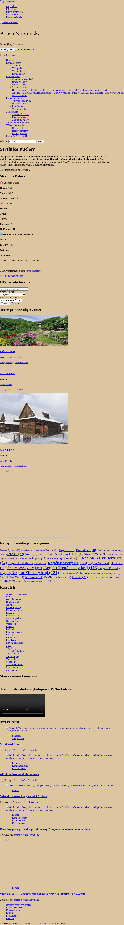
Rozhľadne (17, 106)
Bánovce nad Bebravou (109, 550)
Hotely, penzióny (20, 130)
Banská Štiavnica (28, 550)
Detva (3, 554)
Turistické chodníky (21, 101)
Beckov (52, 550)
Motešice (112, 554)
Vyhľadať (5, 303)
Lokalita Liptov (21, 466)
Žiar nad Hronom (39, 581)
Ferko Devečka (6, 461)
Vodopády (17, 68)
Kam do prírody (13, 63)
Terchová (34, 577)
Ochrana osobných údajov (18, 905)
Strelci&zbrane (34, 270)
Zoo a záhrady (19, 87)
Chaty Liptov (7, 449)
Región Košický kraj (67, 563)
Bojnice (67, 550)
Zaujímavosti (12, 111)
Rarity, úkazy (18, 73)
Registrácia (11, 6)
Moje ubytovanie (14, 14)
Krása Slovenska (20, 33)
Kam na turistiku (14, 98)
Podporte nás (12, 915)
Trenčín (80, 577)
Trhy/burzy (11, 648)
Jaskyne (16, 65)
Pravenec (54, 558)
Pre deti (9, 634)
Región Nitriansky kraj (105, 563)
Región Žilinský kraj (35, 572)
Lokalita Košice (21, 362)
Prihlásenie (11, 9)
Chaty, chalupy (19, 128)
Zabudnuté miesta (20, 120)
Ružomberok (97, 573)
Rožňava (83, 573)
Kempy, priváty (19, 133)
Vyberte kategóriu (8, 297)
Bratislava (86, 550)
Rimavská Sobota (68, 573)
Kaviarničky (12, 613)
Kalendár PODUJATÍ (16, 136)
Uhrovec (114, 577)
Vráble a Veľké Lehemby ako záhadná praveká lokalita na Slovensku (43, 893)
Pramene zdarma (20, 117)
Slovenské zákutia (20, 114)
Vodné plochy (18, 71)
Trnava (92, 577)
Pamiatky (10, 626)
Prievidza (71, 558)
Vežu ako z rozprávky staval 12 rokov (23, 796)
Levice (52, 554)
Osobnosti (11, 624)
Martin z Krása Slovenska (10, 357)
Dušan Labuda (6, 385)
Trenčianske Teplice (57, 577)
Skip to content (7, 1)
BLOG (9, 596)
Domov (9, 60)
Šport (8, 645)
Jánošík (15, 554)
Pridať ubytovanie (14, 12)
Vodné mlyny (11, 580)
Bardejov (40, 550)
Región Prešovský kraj (22, 568)
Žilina (52, 581)
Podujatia (10, 629)
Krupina (42, 554)
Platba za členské (14, 17)
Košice (30, 554)
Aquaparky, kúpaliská (22, 79)
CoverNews (46, 923)
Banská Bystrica (10, 550)
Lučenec (89, 554)
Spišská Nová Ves (12, 577)
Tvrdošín (102, 577)
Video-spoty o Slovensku (18, 122)
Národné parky (19, 103)
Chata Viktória (7, 373)
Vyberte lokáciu (7, 292)
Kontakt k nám (13, 910)
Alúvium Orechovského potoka (19, 774)
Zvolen (28, 581)
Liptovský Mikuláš (70, 554)
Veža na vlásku (7, 351)
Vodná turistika (19, 109)
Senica (117, 573)
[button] (4, 239)
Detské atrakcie (68, 93)
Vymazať (15, 303)
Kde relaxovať (13, 76)
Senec (107, 573)
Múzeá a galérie (19, 84)
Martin (101, 554)
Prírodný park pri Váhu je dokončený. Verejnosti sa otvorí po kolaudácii (45, 829)
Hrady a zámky (19, 82)
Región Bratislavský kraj (27, 563)
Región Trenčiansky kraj (71, 567)
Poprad (39, 558)
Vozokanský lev (9, 744)
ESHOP (10, 918)
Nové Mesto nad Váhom (17, 558)
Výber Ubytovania (15, 125)
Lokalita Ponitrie (22, 390)
